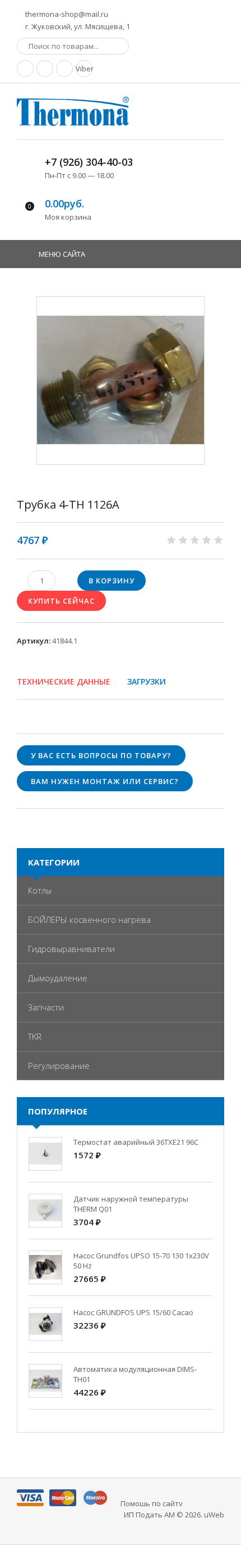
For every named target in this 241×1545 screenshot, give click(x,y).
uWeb (214, 1515)
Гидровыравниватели (71, 948)
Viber (84, 69)
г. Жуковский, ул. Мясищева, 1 (77, 26)
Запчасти (46, 1007)
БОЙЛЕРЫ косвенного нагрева (89, 919)
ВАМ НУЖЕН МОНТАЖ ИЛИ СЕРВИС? (105, 781)
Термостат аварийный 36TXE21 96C (135, 1142)
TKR (34, 1036)
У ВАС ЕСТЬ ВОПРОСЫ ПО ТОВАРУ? (101, 755)
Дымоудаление (57, 978)
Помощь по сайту (152, 1503)
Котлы (40, 890)
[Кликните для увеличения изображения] (120, 380)
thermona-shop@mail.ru (66, 14)
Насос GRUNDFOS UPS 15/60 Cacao (133, 1312)
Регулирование (59, 1065)
